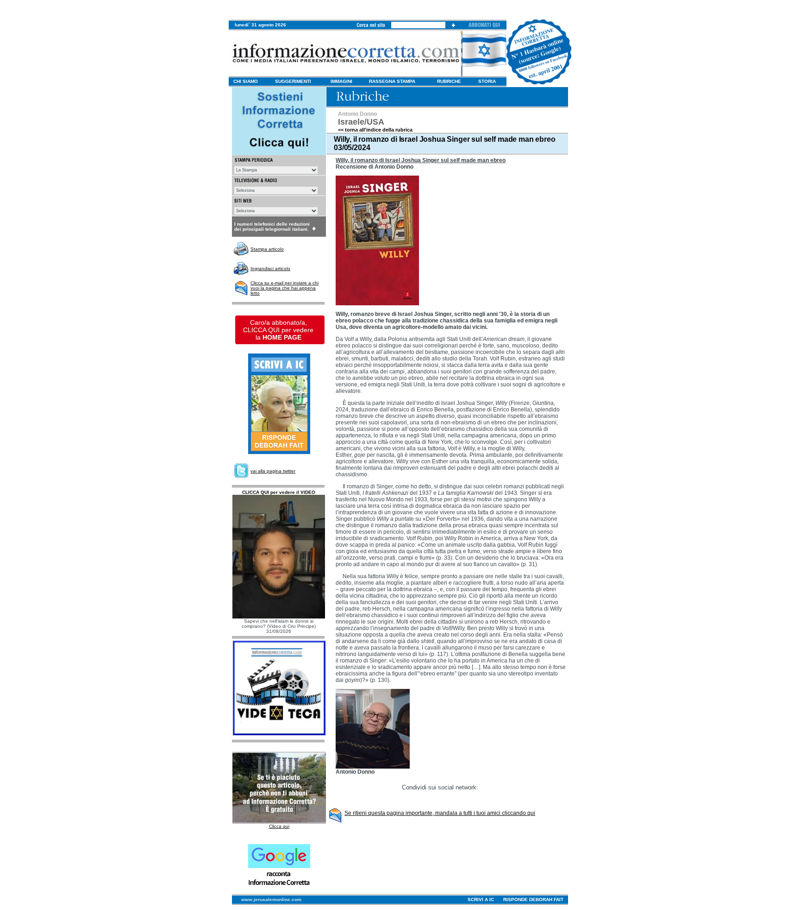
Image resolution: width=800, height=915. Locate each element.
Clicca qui (279, 826)
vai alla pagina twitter (272, 470)
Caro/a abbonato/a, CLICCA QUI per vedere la (278, 330)
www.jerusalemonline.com (271, 899)
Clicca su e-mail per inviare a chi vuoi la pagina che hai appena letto (284, 288)
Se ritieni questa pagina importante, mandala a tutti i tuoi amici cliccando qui (439, 813)
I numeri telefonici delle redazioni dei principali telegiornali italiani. (272, 226)
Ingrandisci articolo (270, 268)
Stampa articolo (267, 249)
